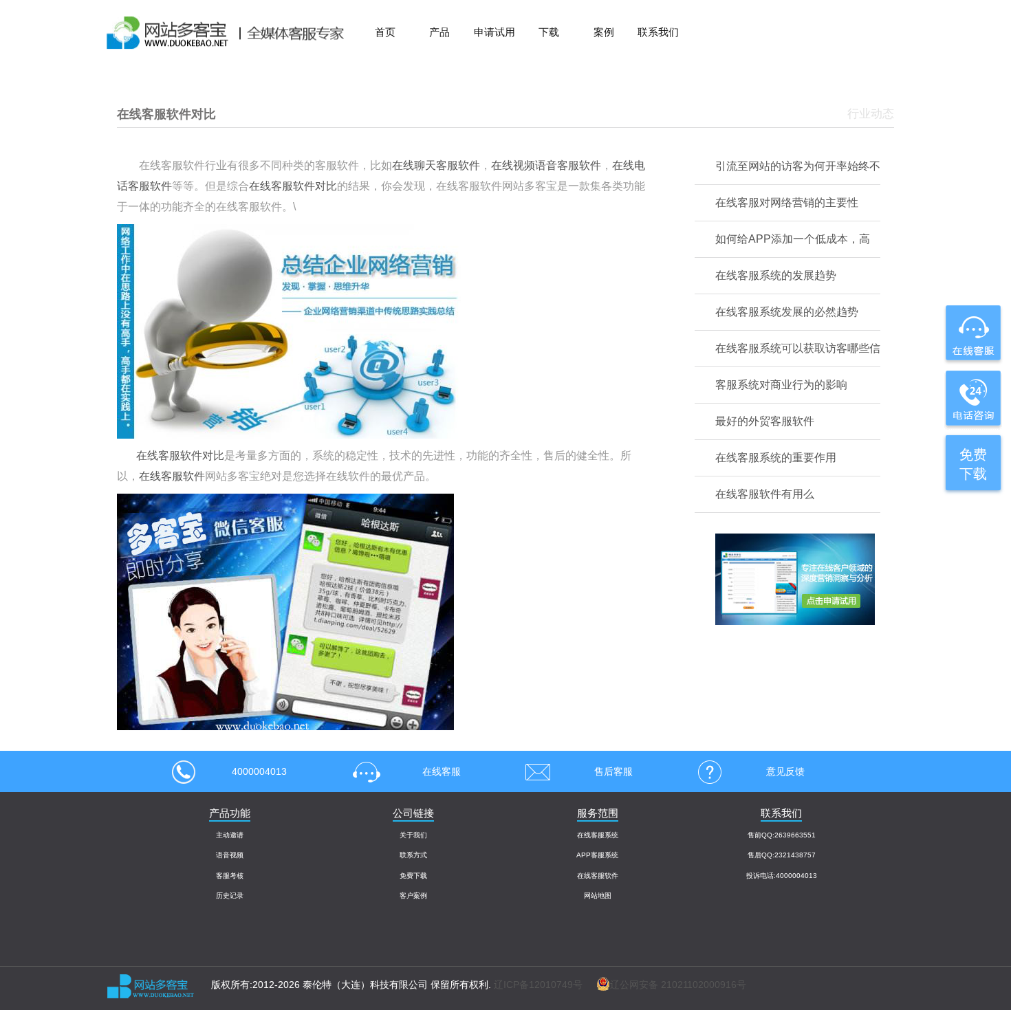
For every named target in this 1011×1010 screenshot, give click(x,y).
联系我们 (658, 32)
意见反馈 (785, 771)
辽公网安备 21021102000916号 (678, 984)
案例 (604, 32)
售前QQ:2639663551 (782, 835)
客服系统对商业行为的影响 (781, 385)
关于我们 (413, 835)
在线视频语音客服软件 (546, 165)
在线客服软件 (172, 476)
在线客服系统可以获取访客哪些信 (797, 348)
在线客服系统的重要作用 (775, 457)
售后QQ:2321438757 (782, 855)
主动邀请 (229, 835)
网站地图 (597, 895)
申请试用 (494, 32)
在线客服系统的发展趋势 (775, 275)
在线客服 (441, 771)
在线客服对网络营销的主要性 (786, 202)
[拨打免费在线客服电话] (972, 397)
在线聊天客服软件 (436, 165)
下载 (549, 32)
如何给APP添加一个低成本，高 (792, 239)
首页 (385, 32)
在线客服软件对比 (293, 186)
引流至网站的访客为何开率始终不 (797, 166)
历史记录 (229, 895)
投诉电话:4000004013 (781, 875)
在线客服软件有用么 (764, 494)
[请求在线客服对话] (972, 333)
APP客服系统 (597, 855)
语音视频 (229, 855)
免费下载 (413, 875)
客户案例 (413, 895)
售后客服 (613, 771)
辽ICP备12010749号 (538, 984)
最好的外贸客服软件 (764, 421)
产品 (439, 32)
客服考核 (229, 875)
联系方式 (413, 855)
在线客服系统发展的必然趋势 (786, 312)
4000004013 (259, 771)
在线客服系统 (597, 835)
